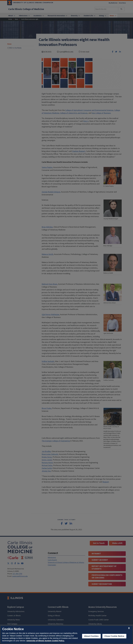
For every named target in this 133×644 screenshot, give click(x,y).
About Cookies (91, 636)
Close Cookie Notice (114, 636)
